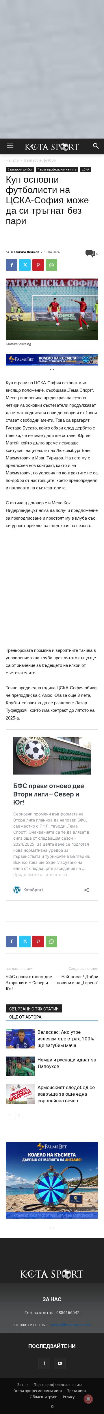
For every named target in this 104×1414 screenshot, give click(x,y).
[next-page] (18, 1115)
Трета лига (76, 1390)
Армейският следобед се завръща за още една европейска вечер (66, 1093)
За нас (22, 1384)
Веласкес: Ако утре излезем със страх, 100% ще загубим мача (66, 1038)
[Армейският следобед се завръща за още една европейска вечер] (20, 1094)
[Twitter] (25, 265)
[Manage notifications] (88, 1399)
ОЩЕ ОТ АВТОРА (25, 1017)
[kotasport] (52, 146)
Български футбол (40, 160)
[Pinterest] (38, 265)
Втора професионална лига (38, 1390)
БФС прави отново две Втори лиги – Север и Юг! (29, 982)
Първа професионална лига (57, 169)
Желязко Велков (25, 252)
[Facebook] (11, 265)
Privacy (69, 1396)
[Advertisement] (52, 52)
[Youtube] (60, 1363)
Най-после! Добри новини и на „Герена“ (77, 979)
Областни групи (43, 1396)
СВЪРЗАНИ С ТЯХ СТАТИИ (34, 1009)
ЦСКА (85, 169)
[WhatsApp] (51, 265)
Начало (12, 160)
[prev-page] (9, 1115)
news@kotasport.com (71, 1324)
